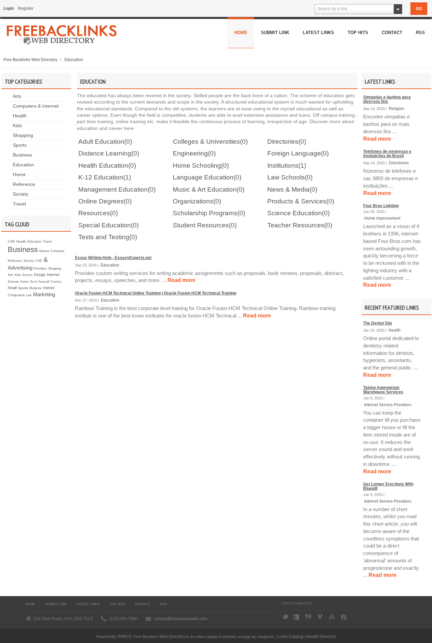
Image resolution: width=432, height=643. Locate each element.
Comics (56, 281)
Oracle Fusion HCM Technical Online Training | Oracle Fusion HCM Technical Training (155, 293)
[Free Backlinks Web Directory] (62, 37)
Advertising (20, 268)
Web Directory (172, 636)
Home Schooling (197, 165)
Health (20, 115)
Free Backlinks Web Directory (30, 59)
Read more (377, 139)
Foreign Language (294, 153)
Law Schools (286, 177)
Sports (20, 145)
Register (25, 8)
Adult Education (101, 141)
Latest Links (318, 32)
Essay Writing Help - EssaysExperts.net (113, 257)
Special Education (104, 225)
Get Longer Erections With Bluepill (388, 486)
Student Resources (201, 225)
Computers (16, 295)
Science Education (294, 213)
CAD (38, 260)
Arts (17, 96)
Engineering (190, 153)
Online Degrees (101, 201)
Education (73, 59)
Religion (396, 108)
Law (29, 295)
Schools (13, 281)
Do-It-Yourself (39, 281)
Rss (420, 32)
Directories (399, 163)
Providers (40, 268)
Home (240, 32)
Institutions (282, 165)
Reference (24, 184)
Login (8, 8)
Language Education (203, 177)
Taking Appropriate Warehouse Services (383, 389)
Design (40, 275)
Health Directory (321, 636)
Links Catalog (290, 636)
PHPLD (125, 636)
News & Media (288, 189)
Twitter (285, 617)
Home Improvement (382, 218)
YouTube (332, 617)
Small (12, 288)
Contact (392, 32)
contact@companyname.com (180, 618)
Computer (57, 251)
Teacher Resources (295, 225)
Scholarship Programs (205, 213)
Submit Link (275, 32)
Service (27, 275)
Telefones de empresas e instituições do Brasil (387, 153)
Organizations (193, 201)
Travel (19, 203)
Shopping (23, 135)
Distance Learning (104, 153)
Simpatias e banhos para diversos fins (387, 99)
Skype (344, 617)
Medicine (35, 288)
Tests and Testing (103, 237)
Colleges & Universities (206, 141)
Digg (308, 617)
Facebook (297, 617)
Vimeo (320, 617)
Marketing (44, 294)
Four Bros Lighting (381, 205)
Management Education (113, 189)
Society (20, 194)
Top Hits (358, 32)
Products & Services (296, 201)
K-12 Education (100, 177)
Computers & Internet (36, 106)
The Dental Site (377, 323)
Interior (49, 288)
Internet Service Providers (387, 404)
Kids (17, 125)
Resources (94, 213)
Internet (53, 275)
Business (22, 155)
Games (44, 251)
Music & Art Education (205, 189)
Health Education (103, 165)
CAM (11, 241)
